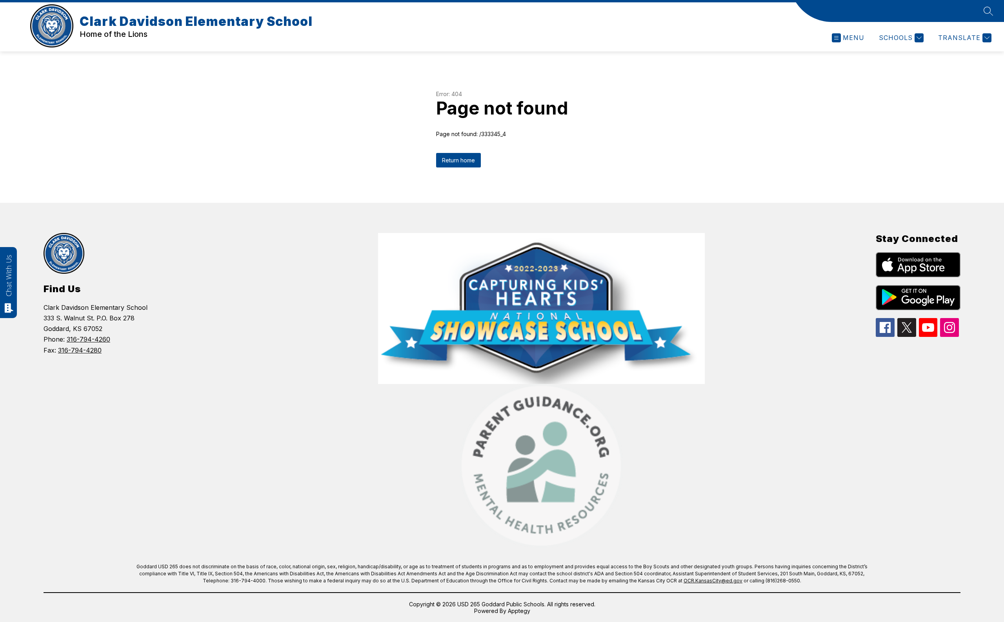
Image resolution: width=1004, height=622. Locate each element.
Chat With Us (8, 275)
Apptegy (519, 610)
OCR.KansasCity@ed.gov (713, 581)
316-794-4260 (88, 339)
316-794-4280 (80, 350)
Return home (458, 160)
